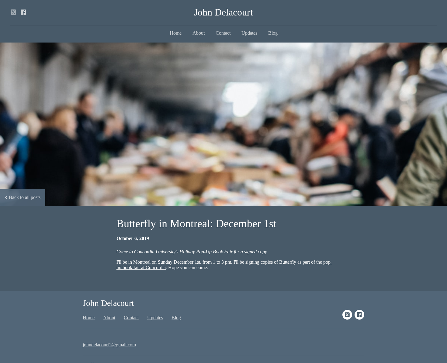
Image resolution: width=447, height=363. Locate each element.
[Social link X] (13, 12)
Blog (273, 33)
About (198, 33)
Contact (223, 33)
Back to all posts (24, 197)
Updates (249, 33)
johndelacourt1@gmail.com (109, 344)
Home (176, 33)
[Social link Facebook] (23, 12)
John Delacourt (223, 12)
